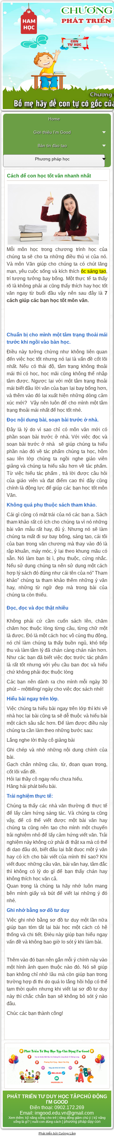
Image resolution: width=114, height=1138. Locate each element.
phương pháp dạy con (82, 1121)
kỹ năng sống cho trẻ (41, 1117)
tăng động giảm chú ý (75, 1117)
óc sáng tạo (93, 271)
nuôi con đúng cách (46, 1121)
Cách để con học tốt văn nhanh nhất (49, 175)
